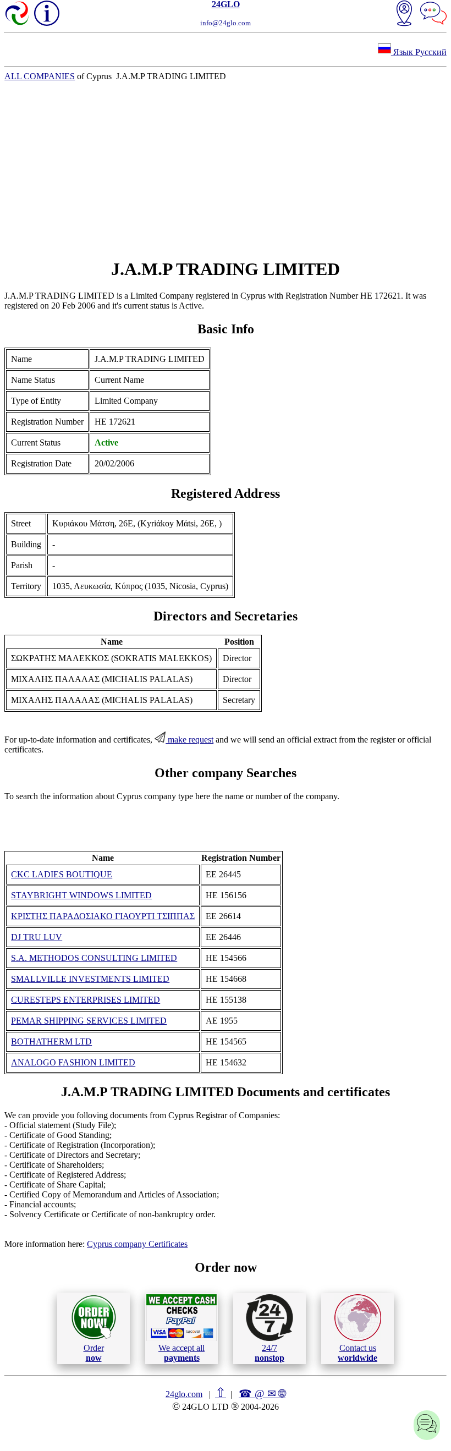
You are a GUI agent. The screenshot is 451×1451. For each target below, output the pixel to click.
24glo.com (184, 1394)
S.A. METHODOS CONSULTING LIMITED (94, 958)
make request (189, 739)
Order (94, 1352)
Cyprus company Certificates (137, 1244)
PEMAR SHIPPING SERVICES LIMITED (89, 1020)
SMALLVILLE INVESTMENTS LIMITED (90, 978)
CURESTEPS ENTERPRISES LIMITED (85, 999)
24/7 (269, 1352)
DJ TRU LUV (36, 937)
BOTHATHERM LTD (51, 1041)
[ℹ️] (47, 13)
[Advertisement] (225, 170)
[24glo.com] (17, 14)
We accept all (181, 1352)
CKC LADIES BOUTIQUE (61, 874)
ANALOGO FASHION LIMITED (73, 1062)
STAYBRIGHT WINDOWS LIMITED (81, 895)
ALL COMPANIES (39, 76)
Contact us (357, 1352)
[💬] (433, 14)
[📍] (404, 14)
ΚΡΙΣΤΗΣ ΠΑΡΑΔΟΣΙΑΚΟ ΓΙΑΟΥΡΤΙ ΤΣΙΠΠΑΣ (103, 916)
